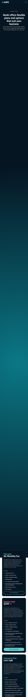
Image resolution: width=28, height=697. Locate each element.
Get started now (14, 592)
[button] (25, 2)
